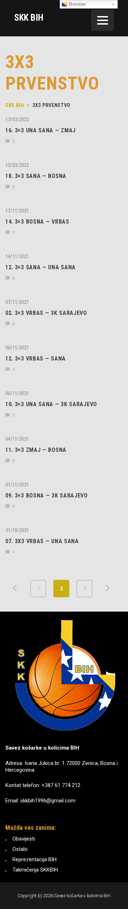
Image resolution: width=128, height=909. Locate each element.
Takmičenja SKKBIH (35, 870)
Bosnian (77, 4)
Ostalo (20, 849)
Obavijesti (23, 839)
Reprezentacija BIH (34, 859)
